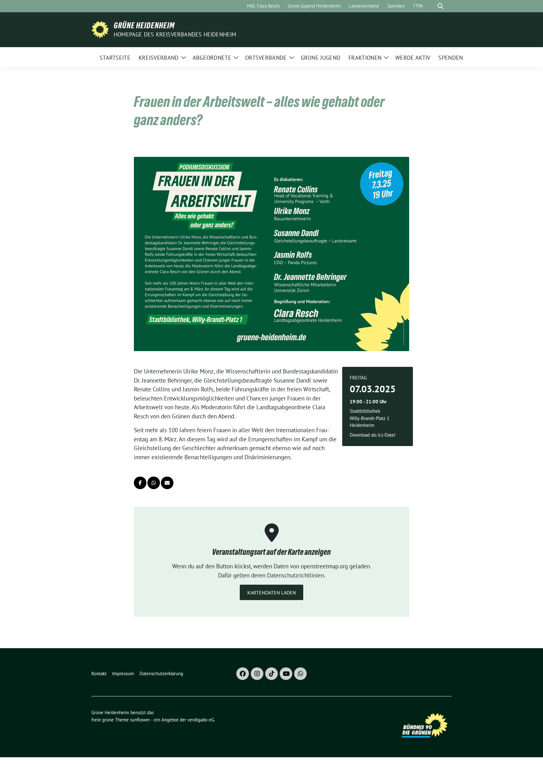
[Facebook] (242, 673)
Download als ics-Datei (372, 435)
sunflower (140, 720)
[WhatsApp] (300, 673)
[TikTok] (271, 673)
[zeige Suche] (440, 6)
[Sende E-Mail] (167, 483)
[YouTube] (286, 673)
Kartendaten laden (271, 592)
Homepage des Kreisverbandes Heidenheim (175, 34)
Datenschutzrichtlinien (295, 575)
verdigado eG (201, 720)
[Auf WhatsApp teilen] (153, 483)
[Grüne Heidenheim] (100, 29)
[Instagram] (257, 673)
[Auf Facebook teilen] (140, 483)
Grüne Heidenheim (144, 25)
